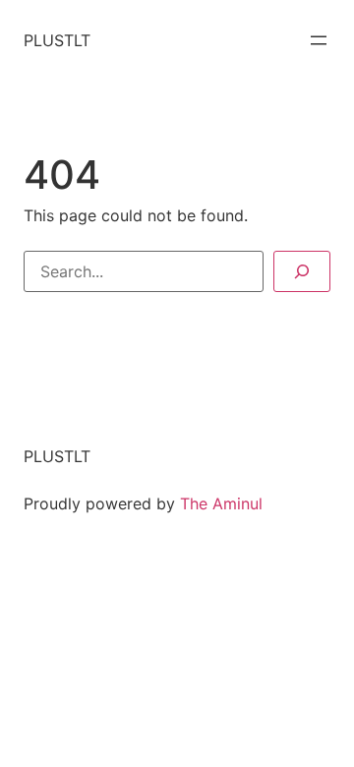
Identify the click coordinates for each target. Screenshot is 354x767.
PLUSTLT (57, 40)
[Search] (301, 271)
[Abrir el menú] (318, 40)
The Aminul (221, 503)
